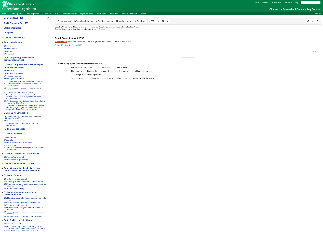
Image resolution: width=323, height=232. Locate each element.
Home (4, 14)
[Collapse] (48, 18)
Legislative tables (86, 14)
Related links (276, 3)
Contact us (288, 3)
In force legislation (16, 14)
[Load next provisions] (188, 82)
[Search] (318, 2)
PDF (152, 21)
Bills (56, 14)
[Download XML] (158, 21)
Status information (13, 28)
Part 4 (67, 45)
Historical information (129, 14)
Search (143, 14)
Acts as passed (33, 14)
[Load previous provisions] (188, 58)
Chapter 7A (59, 45)
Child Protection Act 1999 (16, 23)
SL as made (46, 14)
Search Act (141, 21)
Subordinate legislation (84, 21)
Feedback (317, 14)
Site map (265, 3)
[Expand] (43, 18)
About (257, 3)
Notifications (101, 14)
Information (114, 14)
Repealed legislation (69, 14)
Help (296, 3)
